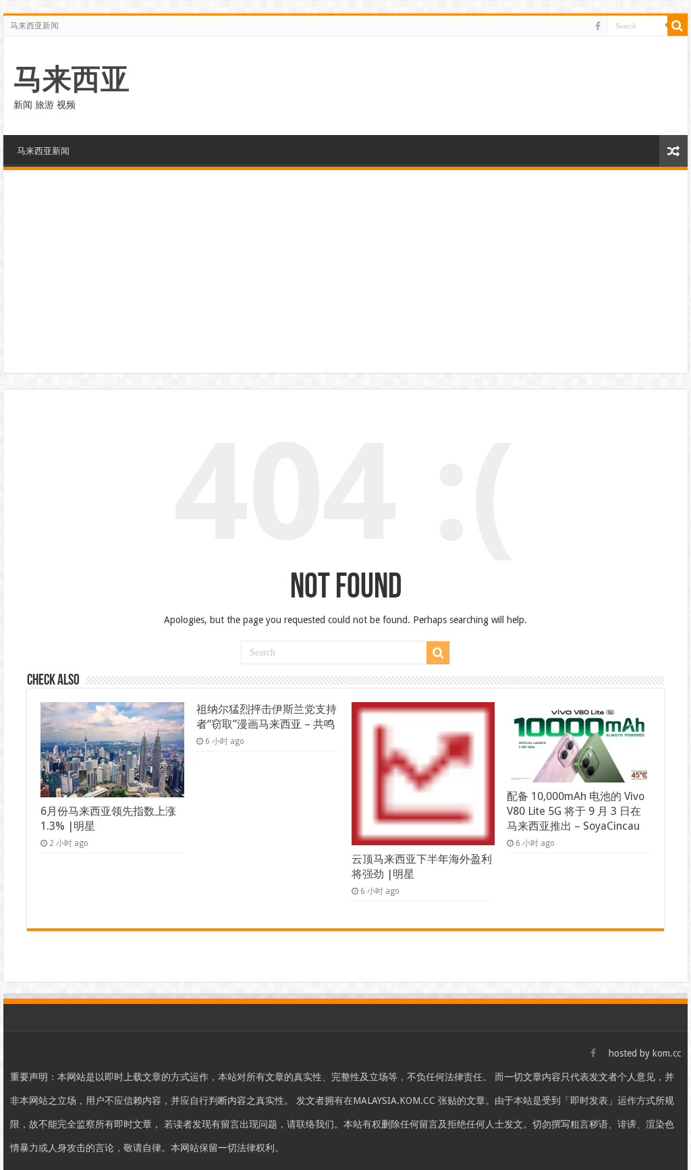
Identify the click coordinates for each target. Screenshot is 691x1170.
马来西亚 (71, 79)
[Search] (677, 26)
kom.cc (667, 1053)
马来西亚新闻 (34, 25)
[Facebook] (598, 26)
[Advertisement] (345, 271)
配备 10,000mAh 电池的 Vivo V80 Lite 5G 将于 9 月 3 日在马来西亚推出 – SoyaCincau (575, 811)
